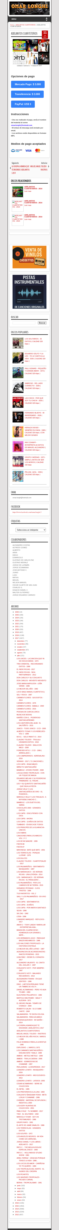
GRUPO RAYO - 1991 (25, 1122)
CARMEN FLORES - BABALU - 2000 (30, 706)
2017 (17, 638)
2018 (17, 635)
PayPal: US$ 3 (23, 104)
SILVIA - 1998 (21, 910)
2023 (17, 621)
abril (18, 1191)
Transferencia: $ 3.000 (27, 94)
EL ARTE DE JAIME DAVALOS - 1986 (30, 1125)
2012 (17, 1214)
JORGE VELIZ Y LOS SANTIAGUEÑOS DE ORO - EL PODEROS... (30, 791)
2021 (17, 626)
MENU (13, 19)
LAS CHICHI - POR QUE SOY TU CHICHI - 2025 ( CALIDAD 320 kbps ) (34, 400)
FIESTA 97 (20, 847)
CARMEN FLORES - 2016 (26, 709)
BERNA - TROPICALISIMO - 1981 (29, 1183)
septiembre (21, 650)
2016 (17, 1203)
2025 (17, 615)
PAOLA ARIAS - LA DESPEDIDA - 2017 (31, 1067)
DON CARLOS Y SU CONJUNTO (29, 678)
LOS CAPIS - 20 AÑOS (25, 905)
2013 (17, 1212)
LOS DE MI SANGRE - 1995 (27, 841)
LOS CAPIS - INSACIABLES (27, 764)
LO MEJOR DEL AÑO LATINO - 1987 (30, 949)
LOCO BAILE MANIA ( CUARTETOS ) (31, 692)
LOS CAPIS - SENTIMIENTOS (28, 902)
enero (19, 1200)
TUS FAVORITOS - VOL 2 (26, 893)
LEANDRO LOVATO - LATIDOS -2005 (31, 1081)
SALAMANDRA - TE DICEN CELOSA (30, 1014)
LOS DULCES (22, 858)
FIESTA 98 (20, 844)
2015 (17, 1206)
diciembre (20, 641)
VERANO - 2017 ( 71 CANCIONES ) (30, 761)
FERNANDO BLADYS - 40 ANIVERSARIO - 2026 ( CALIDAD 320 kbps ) (34, 415)
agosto (19, 653)
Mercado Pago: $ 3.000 (28, 84)
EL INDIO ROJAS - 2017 (26, 669)
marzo (19, 1194)
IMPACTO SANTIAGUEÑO (27, 767)
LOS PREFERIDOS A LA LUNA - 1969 (30, 1092)
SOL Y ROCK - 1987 (24, 695)
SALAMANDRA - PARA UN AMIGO (29, 1017)
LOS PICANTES (23, 1174)
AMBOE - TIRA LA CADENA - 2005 (29, 1059)
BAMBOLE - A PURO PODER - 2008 (30, 770)
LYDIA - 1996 (21, 916)
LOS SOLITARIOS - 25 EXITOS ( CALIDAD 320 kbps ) (34, 341)
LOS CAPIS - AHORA (25, 818)
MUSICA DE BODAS (24, 715)
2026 (17, 612)
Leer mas (27, 191)
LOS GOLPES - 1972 (24, 1133)
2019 (17, 632)
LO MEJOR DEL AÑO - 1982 (27, 689)
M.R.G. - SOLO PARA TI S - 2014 (29, 737)
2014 (17, 1209)
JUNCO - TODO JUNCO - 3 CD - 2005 (31, 728)
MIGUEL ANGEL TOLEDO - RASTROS (31, 1034)
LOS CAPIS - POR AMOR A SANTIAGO (31, 908)
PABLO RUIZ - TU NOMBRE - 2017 (30, 1111)
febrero (19, 1197)
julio (18, 655)
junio (18, 1185)
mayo (19, 1188)
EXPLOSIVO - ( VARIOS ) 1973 (28, 1047)
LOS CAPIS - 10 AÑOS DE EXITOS (30, 822)
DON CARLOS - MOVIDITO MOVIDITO (31, 680)
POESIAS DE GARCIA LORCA (28, 712)
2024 (17, 618)
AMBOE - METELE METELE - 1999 (30, 1056)
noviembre (21, 644)
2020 (17, 629)
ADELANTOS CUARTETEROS (24, 33)
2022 (17, 624)
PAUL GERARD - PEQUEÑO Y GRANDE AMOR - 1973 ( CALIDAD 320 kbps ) (35, 371)
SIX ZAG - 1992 (22, 913)
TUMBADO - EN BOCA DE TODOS (30, 824)
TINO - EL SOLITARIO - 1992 (28, 1114)
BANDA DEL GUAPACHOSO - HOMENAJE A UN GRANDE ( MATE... (29, 932)
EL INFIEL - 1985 (23, 1089)
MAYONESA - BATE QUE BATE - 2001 (31, 850)
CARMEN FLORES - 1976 (26, 703)
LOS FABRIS (21, 833)
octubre (20, 647)
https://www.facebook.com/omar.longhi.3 (27, 512)
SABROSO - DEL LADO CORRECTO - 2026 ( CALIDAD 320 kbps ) (34, 385)
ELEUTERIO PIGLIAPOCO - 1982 (29, 995)
